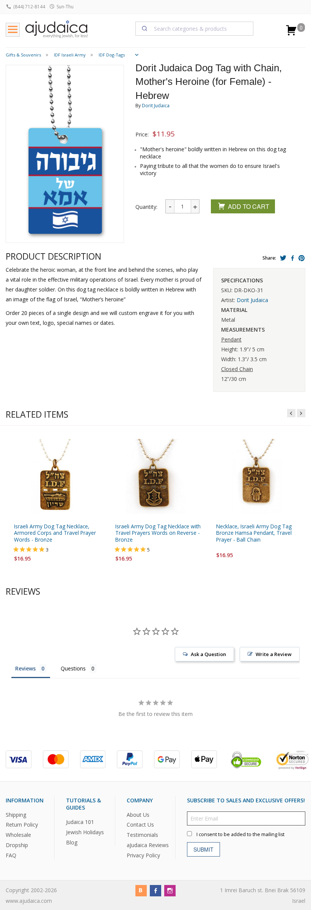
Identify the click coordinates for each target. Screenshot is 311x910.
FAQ (11, 855)
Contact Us (140, 825)
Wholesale (18, 835)
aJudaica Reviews (148, 845)
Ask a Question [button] (208, 654)
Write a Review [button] (274, 654)
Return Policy (22, 825)
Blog (71, 842)
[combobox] (194, 28)
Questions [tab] (73, 668)
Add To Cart (248, 206)
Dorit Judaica (156, 105)
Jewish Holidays (85, 832)
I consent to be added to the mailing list (240, 834)
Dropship (17, 845)
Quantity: (146, 206)
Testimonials (142, 835)
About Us (138, 814)
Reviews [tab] (25, 668)
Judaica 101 (80, 821)
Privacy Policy (143, 855)
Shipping (16, 814)
